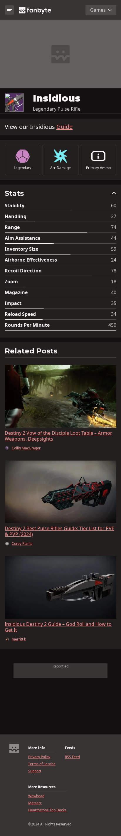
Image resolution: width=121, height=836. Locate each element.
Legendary (22, 168)
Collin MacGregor (26, 448)
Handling (15, 216)
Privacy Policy (39, 757)
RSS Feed (72, 757)
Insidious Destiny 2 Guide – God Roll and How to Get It (58, 627)
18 (113, 281)
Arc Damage (60, 168)
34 (113, 314)
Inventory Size (21, 249)
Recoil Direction (23, 271)
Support (34, 771)
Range (12, 227)
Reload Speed (20, 314)
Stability (14, 205)
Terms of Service (42, 764)
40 (113, 292)
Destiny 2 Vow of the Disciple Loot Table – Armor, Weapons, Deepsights (58, 436)
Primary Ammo (98, 168)
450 (112, 325)
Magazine (16, 292)
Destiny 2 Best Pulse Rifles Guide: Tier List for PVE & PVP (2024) (59, 531)
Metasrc (35, 803)
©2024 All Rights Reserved (49, 824)
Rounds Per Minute (27, 325)
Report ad (60, 666)
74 (113, 227)
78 (113, 271)
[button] (60, 194)
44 (113, 238)
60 (113, 205)
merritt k (19, 639)
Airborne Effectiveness (31, 260)
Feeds (70, 748)
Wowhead (36, 796)
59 (113, 249)
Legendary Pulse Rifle (56, 109)
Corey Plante (22, 543)
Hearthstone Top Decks (47, 810)
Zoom (11, 281)
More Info (36, 748)
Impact (13, 303)
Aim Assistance (22, 238)
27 (113, 216)
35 (113, 303)
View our (39, 126)
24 (113, 260)
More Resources (42, 787)
